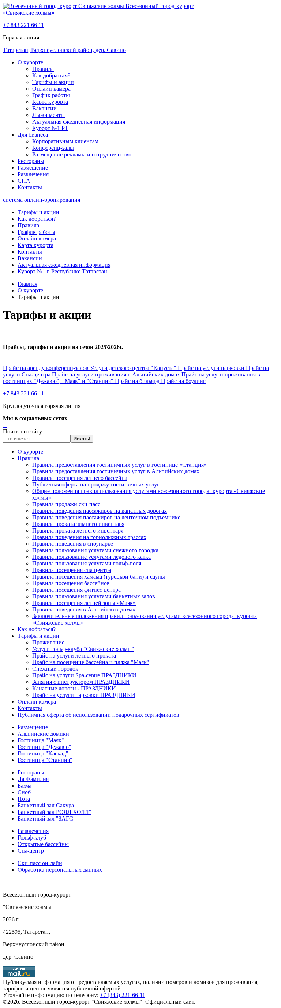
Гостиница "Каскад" (43, 753)
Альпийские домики (43, 734)
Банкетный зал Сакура (46, 805)
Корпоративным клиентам (65, 141)
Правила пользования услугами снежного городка (95, 550)
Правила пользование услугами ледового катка (91, 557)
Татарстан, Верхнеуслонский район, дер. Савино (64, 50)
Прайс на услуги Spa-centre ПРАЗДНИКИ (84, 675)
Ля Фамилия (33, 779)
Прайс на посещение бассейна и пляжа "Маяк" (90, 662)
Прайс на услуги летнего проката (74, 655)
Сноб (24, 792)
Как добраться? (51, 75)
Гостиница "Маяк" (41, 740)
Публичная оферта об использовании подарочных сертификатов (98, 715)
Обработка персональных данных (60, 870)
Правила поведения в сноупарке (72, 544)
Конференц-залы (53, 148)
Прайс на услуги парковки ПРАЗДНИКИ (83, 695)
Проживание (48, 642)
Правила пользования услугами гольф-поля (86, 563)
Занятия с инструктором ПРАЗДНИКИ (81, 682)
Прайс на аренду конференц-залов (46, 368)
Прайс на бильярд (138, 381)
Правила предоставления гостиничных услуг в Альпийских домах (115, 471)
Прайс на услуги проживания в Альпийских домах (116, 374)
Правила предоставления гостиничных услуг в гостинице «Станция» (119, 465)
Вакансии (44, 108)
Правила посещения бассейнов (71, 583)
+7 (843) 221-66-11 (122, 995)
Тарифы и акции (53, 82)
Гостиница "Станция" (45, 760)
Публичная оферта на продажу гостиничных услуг (96, 484)
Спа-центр (31, 851)
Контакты (30, 187)
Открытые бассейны (43, 844)
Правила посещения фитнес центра (76, 590)
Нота (24, 799)
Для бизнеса (33, 135)
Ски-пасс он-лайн (40, 863)
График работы (51, 95)
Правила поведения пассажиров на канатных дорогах (99, 511)
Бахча (24, 785)
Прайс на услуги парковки (212, 368)
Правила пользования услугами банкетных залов (93, 596)
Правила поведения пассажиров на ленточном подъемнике (106, 517)
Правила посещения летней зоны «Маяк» (84, 603)
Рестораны (31, 161)
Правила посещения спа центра (71, 570)
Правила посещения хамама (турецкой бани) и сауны (98, 576)
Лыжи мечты (48, 115)
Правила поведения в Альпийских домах (83, 609)
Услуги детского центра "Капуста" (134, 368)
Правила (43, 69)
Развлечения (33, 174)
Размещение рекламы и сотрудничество (81, 154)
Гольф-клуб (32, 837)
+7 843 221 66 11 (23, 25)
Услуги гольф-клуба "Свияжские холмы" (83, 649)
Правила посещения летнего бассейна (79, 478)
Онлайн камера (51, 89)
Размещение (33, 167)
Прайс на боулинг (183, 381)
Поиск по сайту (22, 431)
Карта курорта (50, 102)
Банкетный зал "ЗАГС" (47, 818)
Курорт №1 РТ (50, 128)
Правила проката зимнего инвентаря (78, 524)
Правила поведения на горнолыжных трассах (89, 537)
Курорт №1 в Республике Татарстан (62, 271)
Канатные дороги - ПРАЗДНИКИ (74, 688)
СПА (24, 181)
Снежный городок (55, 669)
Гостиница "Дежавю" (44, 747)
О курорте (30, 62)
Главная (27, 284)
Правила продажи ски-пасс (66, 504)
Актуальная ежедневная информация (78, 121)
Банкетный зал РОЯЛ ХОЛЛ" (54, 812)
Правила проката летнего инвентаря (77, 530)
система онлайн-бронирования (41, 200)
